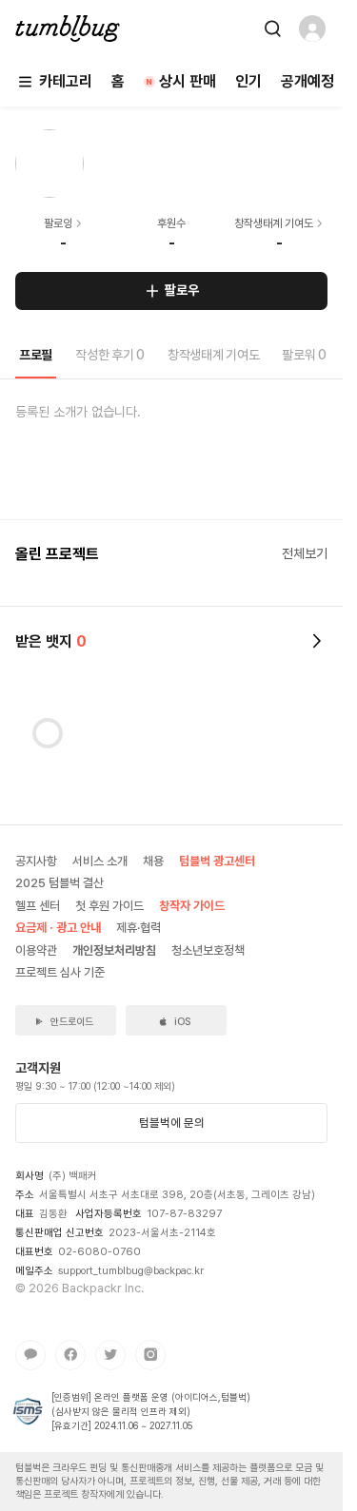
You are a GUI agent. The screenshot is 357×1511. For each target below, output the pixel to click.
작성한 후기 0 (110, 354)
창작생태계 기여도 (213, 354)
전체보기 (304, 553)
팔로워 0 (304, 354)
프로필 (35, 354)
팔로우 (182, 290)
